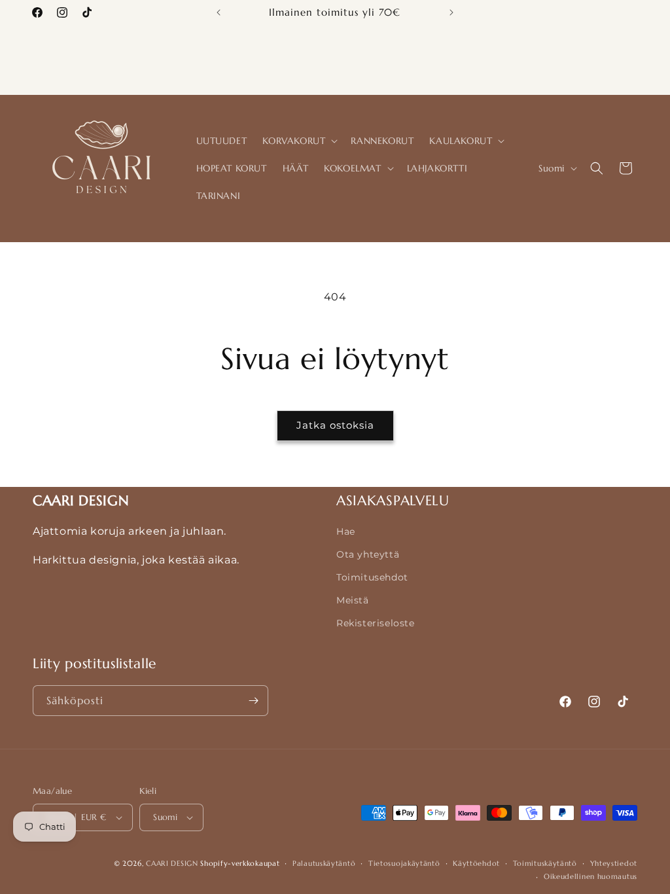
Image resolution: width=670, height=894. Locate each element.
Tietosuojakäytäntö (404, 863)
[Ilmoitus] (451, 12)
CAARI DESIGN (172, 863)
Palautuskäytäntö (323, 863)
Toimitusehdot (372, 577)
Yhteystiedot (613, 863)
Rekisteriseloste (375, 623)
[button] (299, 140)
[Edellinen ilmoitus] (218, 12)
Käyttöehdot (476, 863)
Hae (345, 531)
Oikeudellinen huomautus (590, 876)
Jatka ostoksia (335, 425)
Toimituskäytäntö (545, 863)
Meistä (352, 600)
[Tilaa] (253, 700)
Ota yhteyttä (367, 554)
